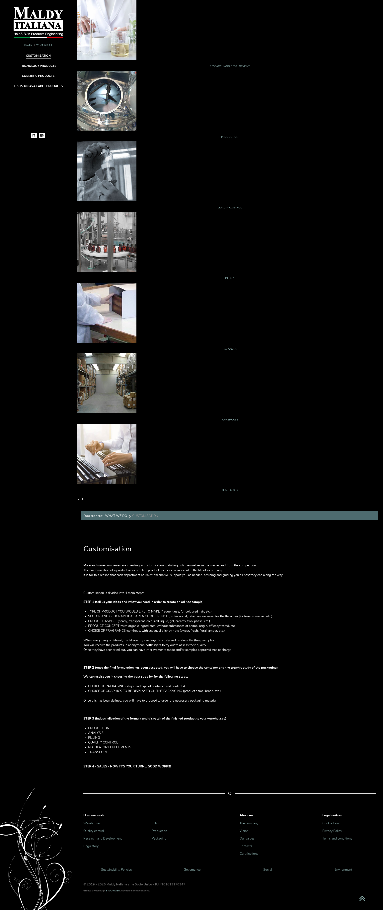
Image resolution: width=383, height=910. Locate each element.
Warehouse (229, 419)
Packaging (230, 349)
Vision (244, 831)
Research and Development (230, 66)
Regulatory (229, 490)
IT (34, 135)
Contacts (246, 846)
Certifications (249, 853)
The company (249, 823)
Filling (229, 278)
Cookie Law (330, 823)
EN (42, 135)
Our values (247, 838)
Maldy (28, 45)
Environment (343, 869)
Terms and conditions (337, 838)
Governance (192, 869)
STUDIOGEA (113, 890)
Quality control (230, 207)
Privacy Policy (332, 831)
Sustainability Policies (116, 869)
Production (229, 137)
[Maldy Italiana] (38, 21)
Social (267, 869)
